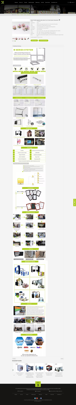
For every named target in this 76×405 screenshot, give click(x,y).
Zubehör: (32, 32)
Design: (32, 34)
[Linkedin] (35, 398)
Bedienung (37, 2)
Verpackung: (32, 33)
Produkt (25, 2)
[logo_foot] (38, 385)
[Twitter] (39, 398)
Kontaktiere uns (54, 2)
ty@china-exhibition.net (53, 391)
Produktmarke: (33, 22)
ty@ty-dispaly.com (59, 391)
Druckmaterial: (33, 26)
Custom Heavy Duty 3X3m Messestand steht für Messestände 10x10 (38, 374)
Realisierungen (31, 2)
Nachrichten (47, 2)
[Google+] (37, 398)
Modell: (32, 21)
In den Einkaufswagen (43, 40)
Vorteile (42, 2)
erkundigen (35, 40)
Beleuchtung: (32, 29)
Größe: (32, 30)
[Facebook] (41, 398)
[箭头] (38, 382)
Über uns (21, 2)
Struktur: (32, 25)
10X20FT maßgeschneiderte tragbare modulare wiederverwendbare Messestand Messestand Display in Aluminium (28, 375)
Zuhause (16, 2)
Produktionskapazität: (34, 37)
